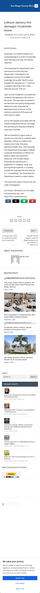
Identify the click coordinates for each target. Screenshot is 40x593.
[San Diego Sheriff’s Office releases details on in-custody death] (20, 344)
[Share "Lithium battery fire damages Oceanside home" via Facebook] (11, 220)
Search (4, 373)
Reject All (20, 589)
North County (20, 37)
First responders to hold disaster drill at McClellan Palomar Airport (19, 316)
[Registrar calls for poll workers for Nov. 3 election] (6, 452)
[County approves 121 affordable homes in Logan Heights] (6, 437)
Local (12, 37)
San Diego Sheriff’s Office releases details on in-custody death (18, 358)
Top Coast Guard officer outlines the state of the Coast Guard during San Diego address (19, 285)
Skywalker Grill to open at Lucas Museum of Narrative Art (19, 411)
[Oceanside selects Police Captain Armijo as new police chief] (20, 323)
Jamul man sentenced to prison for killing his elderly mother (19, 396)
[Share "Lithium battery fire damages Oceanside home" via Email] (24, 220)
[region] (20, 575)
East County (16, 399)
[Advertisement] (20, 490)
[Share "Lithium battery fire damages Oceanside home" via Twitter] (16, 220)
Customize (20, 583)
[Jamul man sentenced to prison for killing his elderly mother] (6, 391)
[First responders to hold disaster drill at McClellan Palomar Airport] (20, 302)
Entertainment (17, 414)
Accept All (20, 578)
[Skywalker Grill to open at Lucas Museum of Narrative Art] (6, 406)
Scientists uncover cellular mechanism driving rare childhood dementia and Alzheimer (18, 427)
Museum (25, 414)
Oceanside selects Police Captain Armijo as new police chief (17, 328)
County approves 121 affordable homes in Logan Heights (19, 443)
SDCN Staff (17, 34)
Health (15, 431)
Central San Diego (18, 446)
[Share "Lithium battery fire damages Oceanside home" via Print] (28, 220)
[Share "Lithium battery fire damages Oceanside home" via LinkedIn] (20, 220)
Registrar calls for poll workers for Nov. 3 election (19, 458)
